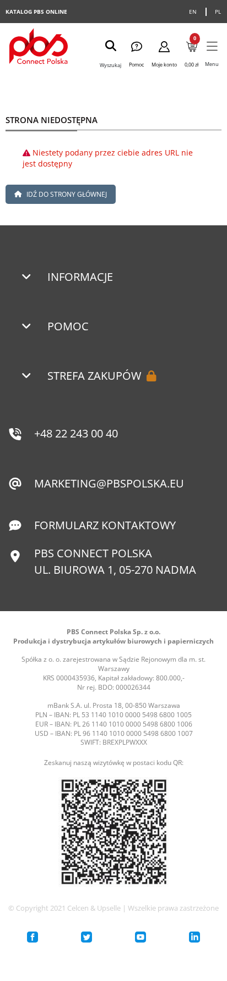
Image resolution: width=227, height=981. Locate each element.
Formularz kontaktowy (105, 525)
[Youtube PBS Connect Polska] (140, 937)
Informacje (80, 276)
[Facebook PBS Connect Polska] (32, 937)
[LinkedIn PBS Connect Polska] (194, 937)
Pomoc (68, 326)
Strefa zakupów (94, 375)
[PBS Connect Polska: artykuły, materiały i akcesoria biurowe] (39, 47)
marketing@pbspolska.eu (109, 483)
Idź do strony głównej (66, 194)
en (193, 11)
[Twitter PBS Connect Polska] (86, 937)
